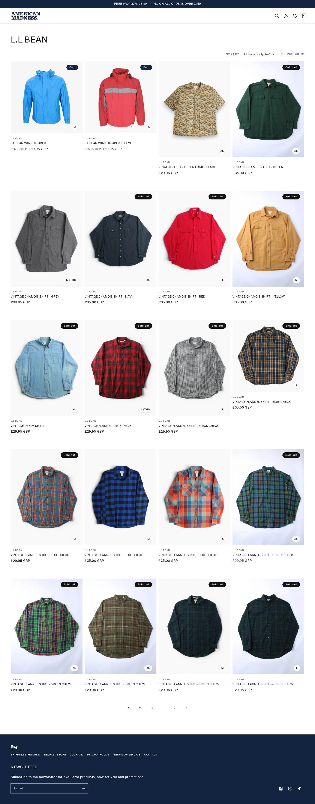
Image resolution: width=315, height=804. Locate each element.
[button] (199, 15)
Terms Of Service (127, 754)
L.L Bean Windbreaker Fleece (108, 143)
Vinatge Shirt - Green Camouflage (187, 167)
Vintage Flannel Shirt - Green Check (263, 555)
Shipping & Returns (25, 754)
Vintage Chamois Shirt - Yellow (258, 296)
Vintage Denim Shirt (27, 426)
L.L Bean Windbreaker (28, 143)
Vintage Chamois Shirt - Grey (35, 296)
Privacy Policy (98, 754)
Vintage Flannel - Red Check (108, 426)
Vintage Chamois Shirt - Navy (109, 296)
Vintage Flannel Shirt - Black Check (189, 426)
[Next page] (186, 708)
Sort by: (232, 54)
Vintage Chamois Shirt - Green (257, 167)
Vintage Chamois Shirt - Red (182, 296)
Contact (150, 754)
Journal (76, 754)
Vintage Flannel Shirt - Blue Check (261, 402)
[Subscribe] (83, 788)
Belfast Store (55, 754)
